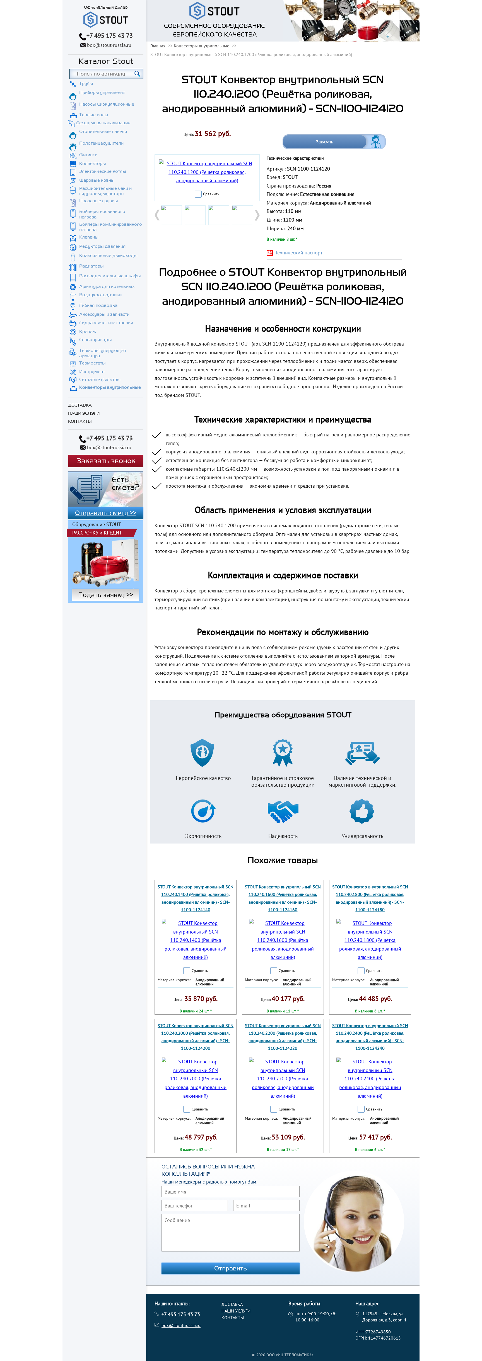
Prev (158, 215)
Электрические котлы (102, 171)
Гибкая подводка (98, 305)
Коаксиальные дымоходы (108, 255)
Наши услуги (84, 413)
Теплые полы (93, 115)
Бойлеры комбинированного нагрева (110, 227)
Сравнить (211, 193)
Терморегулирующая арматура (102, 353)
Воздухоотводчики (100, 295)
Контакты (80, 421)
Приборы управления (102, 92)
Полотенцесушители (101, 143)
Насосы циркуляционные (106, 104)
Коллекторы (92, 163)
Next (257, 215)
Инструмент (92, 372)
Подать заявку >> (105, 595)
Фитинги (88, 155)
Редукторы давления (102, 246)
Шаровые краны (97, 180)
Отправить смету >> (105, 513)
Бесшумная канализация (103, 123)
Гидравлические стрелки (106, 322)
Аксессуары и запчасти (104, 314)
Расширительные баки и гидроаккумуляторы (105, 191)
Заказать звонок (106, 461)
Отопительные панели (103, 131)
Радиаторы (91, 266)
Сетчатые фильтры (99, 379)
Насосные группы (98, 201)
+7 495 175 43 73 (109, 36)
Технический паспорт (298, 252)
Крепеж (87, 331)
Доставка (80, 405)
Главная (157, 45)
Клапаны (88, 237)
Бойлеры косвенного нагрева (102, 214)
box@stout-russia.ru (109, 45)
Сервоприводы (95, 339)
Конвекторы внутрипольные (110, 387)
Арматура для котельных (107, 286)
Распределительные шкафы (110, 276)
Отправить (230, 1268)
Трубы (86, 83)
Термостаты (92, 363)
